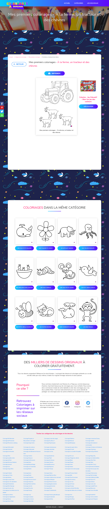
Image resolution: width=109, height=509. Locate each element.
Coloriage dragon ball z (29, 443)
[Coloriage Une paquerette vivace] (45, 231)
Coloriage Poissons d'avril (29, 479)
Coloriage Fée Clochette (91, 475)
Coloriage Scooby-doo (8, 488)
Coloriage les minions (28, 499)
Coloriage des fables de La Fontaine (73, 490)
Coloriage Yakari (89, 462)
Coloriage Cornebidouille (50, 490)
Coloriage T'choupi (48, 469)
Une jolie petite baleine (24, 248)
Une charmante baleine (67, 327)
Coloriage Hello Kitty (28, 501)
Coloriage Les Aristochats (29, 466)
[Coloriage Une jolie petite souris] (66, 271)
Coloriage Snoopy (27, 490)
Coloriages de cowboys (29, 447)
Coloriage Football (7, 473)
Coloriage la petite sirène (9, 458)
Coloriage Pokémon (69, 438)
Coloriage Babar (69, 460)
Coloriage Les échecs (8, 494)
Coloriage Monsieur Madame (9, 462)
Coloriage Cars (6, 466)
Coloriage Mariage (69, 497)
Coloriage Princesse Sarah (71, 473)
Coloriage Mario (27, 462)
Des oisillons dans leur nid (24, 287)
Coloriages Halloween (28, 449)
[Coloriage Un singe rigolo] (88, 310)
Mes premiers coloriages (29, 440)
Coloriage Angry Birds (8, 469)
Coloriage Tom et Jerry (70, 479)
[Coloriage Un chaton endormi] (45, 310)
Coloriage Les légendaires (9, 497)
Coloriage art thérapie (49, 479)
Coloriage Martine (7, 477)
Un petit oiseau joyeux (88, 287)
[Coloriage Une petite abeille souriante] (24, 310)
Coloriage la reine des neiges (51, 438)
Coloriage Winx (6, 456)
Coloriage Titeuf (48, 458)
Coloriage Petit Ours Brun (50, 475)
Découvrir (88, 106)
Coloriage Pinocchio (28, 488)
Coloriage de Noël (7, 460)
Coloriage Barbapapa (70, 443)
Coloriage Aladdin (90, 440)
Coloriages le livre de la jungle (72, 469)
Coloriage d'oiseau (69, 486)
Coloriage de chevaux (49, 460)
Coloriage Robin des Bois (29, 484)
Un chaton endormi (45, 327)
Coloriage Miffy (68, 475)
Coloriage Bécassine (90, 488)
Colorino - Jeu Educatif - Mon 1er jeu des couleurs (88, 99)
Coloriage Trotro (69, 464)
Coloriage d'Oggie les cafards (72, 458)
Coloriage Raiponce (48, 466)
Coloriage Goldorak (7, 449)
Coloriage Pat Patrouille (8, 438)
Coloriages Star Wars (91, 460)
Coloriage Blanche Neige (29, 464)
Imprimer (56, 73)
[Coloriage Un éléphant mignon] (66, 231)
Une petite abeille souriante (24, 327)
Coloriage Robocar (69, 440)
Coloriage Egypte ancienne (50, 484)
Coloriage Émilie (27, 475)
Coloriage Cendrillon (28, 477)
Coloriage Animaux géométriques (52, 494)
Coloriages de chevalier (8, 451)
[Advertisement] (54, 39)
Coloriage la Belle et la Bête (92, 477)
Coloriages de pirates (49, 449)
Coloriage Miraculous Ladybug (10, 443)
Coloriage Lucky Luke (91, 484)
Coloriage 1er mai (69, 481)
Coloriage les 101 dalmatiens (10, 481)
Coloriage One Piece (69, 499)
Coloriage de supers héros (71, 447)
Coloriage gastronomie (49, 486)
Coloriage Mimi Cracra (91, 464)
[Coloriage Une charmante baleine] (66, 310)
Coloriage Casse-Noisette (92, 490)
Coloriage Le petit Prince (91, 486)
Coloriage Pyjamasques (49, 443)
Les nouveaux (92, 3)
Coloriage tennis (27, 473)
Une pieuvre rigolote (88, 248)
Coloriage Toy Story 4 (49, 440)
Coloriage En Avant (69, 449)
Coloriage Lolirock (27, 486)
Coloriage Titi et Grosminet (71, 477)
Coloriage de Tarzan (69, 484)
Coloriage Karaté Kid (90, 494)
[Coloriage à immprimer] (17, 5)
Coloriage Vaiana (69, 466)
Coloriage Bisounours (49, 464)
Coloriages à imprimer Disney (93, 438)
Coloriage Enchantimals (8, 484)
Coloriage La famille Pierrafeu (72, 488)
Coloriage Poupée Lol (28, 438)
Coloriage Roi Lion (69, 456)
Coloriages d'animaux (91, 449)
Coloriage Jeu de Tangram (92, 499)
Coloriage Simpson (28, 458)
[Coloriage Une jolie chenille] (45, 271)
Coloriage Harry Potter (8, 501)
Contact (60, 507)
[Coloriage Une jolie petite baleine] (24, 231)
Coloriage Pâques (69, 462)
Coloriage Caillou (48, 473)
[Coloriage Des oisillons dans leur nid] (24, 271)
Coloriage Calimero (48, 462)
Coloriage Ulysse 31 (90, 479)
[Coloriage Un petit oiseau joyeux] (88, 271)
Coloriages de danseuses (50, 447)
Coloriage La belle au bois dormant (52, 477)
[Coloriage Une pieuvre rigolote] (88, 231)
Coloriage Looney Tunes (8, 479)
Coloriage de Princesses (8, 440)
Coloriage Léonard (7, 464)
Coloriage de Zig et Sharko (92, 451)
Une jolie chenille (45, 287)
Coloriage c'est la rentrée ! (92, 497)
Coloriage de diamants (49, 497)
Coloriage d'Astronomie (91, 473)
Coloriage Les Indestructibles (92, 458)
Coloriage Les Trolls (7, 475)
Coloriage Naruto (7, 499)
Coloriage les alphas (28, 497)
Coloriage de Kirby (48, 499)
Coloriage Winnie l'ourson (50, 481)
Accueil (67, 3)
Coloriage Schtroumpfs (8, 447)
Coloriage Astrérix (27, 456)
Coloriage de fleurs (90, 481)
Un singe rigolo (88, 327)
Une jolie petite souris (67, 287)
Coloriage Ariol (68, 494)
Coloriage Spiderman (49, 456)
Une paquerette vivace (46, 248)
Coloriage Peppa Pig (90, 456)
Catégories (78, 3)
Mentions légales (51, 507)
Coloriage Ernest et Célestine (92, 466)
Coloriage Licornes (48, 451)
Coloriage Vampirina (28, 481)
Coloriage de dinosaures (29, 460)
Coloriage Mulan (48, 488)
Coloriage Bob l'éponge (8, 486)
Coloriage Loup (27, 494)
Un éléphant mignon (67, 248)
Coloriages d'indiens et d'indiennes (94, 447)
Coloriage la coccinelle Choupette (73, 451)
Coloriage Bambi (27, 469)
